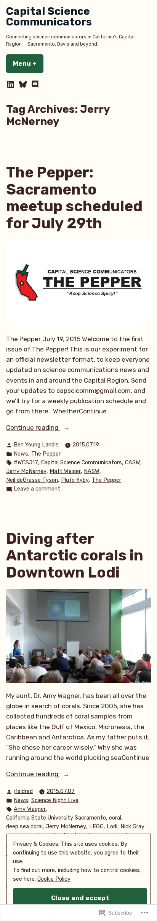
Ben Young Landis (36, 445)
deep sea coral (24, 826)
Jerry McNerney (26, 471)
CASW (132, 462)
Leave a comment (37, 489)
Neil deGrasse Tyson (32, 480)
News (21, 454)
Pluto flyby (75, 480)
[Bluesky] (23, 84)
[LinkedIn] (11, 84)
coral (115, 818)
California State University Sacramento (56, 818)
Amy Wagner (30, 809)
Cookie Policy (53, 879)
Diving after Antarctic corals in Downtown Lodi (74, 555)
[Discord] (34, 84)
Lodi (112, 826)
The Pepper (46, 454)
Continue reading (33, 428)
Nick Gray (132, 826)
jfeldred (23, 791)
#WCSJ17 (26, 462)
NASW (91, 471)
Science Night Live (54, 800)
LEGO (96, 826)
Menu (28, 63)
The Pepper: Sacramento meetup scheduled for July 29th (74, 198)
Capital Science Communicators (49, 16)
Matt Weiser (65, 471)
